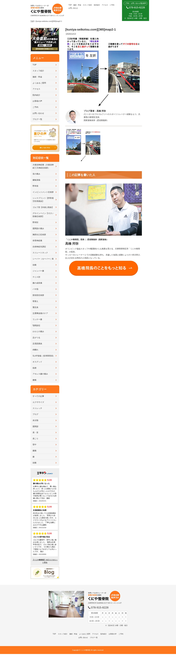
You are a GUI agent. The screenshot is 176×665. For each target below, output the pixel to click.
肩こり (35, 439)
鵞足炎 (35, 307)
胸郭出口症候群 (39, 235)
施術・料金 (77, 5)
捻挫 (34, 368)
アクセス (105, 5)
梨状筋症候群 (38, 295)
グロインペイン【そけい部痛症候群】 (43, 214)
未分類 (35, 420)
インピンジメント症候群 (43, 192)
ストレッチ (37, 408)
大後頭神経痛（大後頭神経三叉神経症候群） (43, 166)
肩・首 (35, 432)
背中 (34, 445)
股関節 (35, 426)
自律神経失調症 (39, 247)
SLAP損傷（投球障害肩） (44, 356)
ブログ (35, 414)
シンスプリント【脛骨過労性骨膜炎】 (43, 199)
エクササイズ (38, 402)
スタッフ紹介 (87, 5)
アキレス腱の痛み (40, 374)
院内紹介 (97, 5)
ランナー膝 (37, 319)
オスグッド (37, 362)
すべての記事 (38, 396)
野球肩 (35, 186)
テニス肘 (36, 277)
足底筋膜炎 (37, 344)
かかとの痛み (38, 331)
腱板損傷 (36, 180)
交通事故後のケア (40, 313)
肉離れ (35, 350)
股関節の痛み (38, 228)
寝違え (35, 301)
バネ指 (35, 289)
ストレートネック (40, 253)
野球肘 (35, 222)
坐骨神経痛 (37, 241)
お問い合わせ (73, 8)
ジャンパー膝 (38, 271)
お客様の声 (37, 101)
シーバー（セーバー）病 (43, 259)
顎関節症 (36, 325)
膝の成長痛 (37, 283)
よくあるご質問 (39, 83)
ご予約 (112, 5)
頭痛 (34, 265)
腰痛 (34, 380)
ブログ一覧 (37, 119)
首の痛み (36, 174)
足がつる (36, 338)
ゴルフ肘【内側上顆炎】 (43, 207)
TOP (70, 5)
